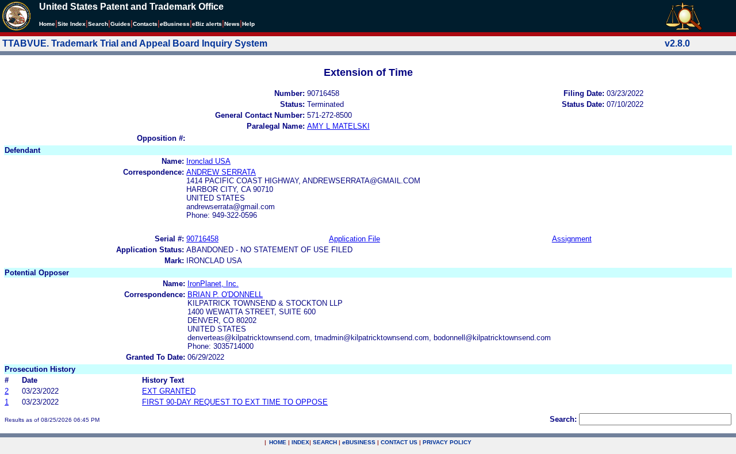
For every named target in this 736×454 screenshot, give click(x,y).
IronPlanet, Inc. (213, 283)
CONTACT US (399, 442)
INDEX (300, 442)
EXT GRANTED (168, 391)
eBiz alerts (207, 24)
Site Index (71, 24)
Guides (120, 24)
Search (98, 24)
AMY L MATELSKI (338, 126)
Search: (563, 419)
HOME (277, 442)
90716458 (202, 238)
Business (175, 24)
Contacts (145, 24)
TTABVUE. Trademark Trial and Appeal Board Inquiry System (134, 43)
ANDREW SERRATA (221, 172)
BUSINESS (358, 442)
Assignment (572, 238)
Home (47, 24)
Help (248, 24)
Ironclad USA (208, 161)
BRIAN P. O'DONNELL (225, 294)
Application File (354, 238)
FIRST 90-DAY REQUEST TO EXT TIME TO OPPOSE (235, 402)
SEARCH (325, 442)
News (232, 24)
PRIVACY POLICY (447, 442)
